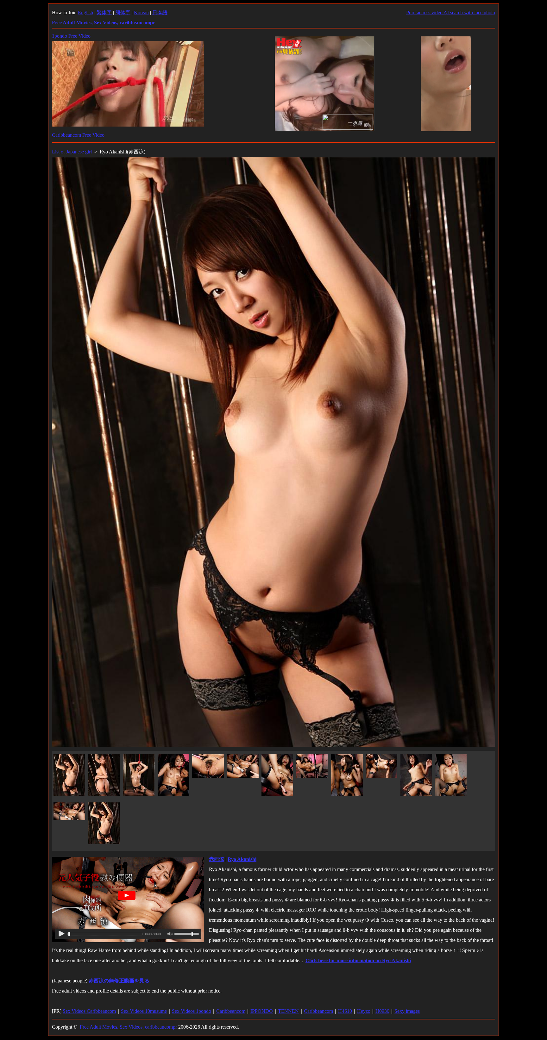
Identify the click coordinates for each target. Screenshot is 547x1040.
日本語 (159, 12)
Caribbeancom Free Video (78, 135)
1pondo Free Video (71, 36)
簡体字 (122, 12)
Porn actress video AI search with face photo (450, 12)
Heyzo (363, 1011)
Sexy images (407, 1011)
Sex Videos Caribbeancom (89, 1011)
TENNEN (288, 1011)
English (85, 12)
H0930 (382, 1011)
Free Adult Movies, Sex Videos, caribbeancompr (128, 1027)
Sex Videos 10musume (144, 1011)
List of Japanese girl (72, 151)
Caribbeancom (230, 1011)
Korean (141, 12)
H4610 (345, 1011)
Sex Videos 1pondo (191, 1011)
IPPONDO (261, 1011)
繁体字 (104, 12)
